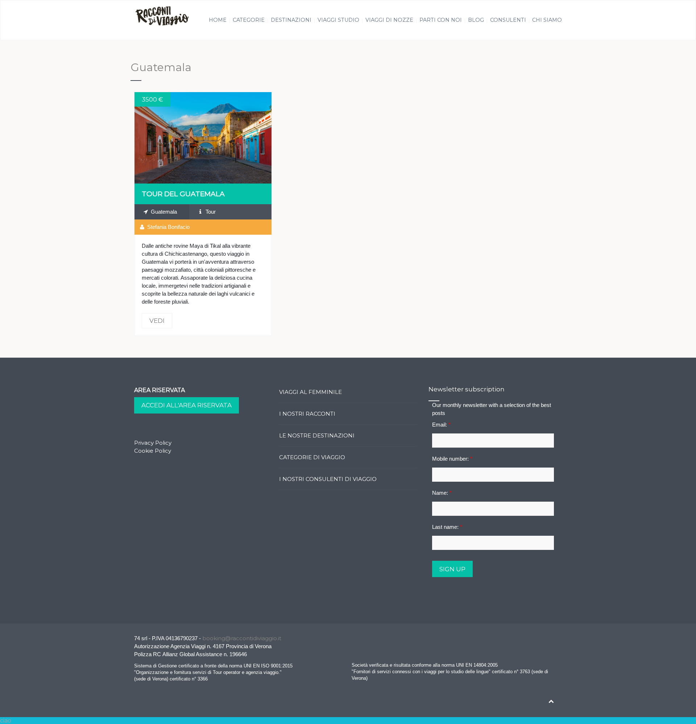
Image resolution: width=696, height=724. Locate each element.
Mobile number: (452, 459)
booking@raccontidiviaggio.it (241, 638)
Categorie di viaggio (312, 457)
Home (218, 20)
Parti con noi (440, 20)
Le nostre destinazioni (317, 435)
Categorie (249, 20)
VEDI (203, 137)
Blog (476, 20)
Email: (441, 424)
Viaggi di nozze (389, 20)
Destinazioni (291, 20)
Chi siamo (547, 20)
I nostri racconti (307, 413)
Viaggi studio (338, 20)
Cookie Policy (152, 450)
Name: (442, 493)
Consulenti (508, 20)
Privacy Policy (152, 442)
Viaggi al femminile (310, 391)
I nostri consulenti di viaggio (328, 479)
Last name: (447, 527)
